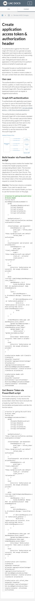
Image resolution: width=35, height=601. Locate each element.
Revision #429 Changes (21, 15)
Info (8, 9)
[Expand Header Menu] (30, 3)
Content (26, 9)
